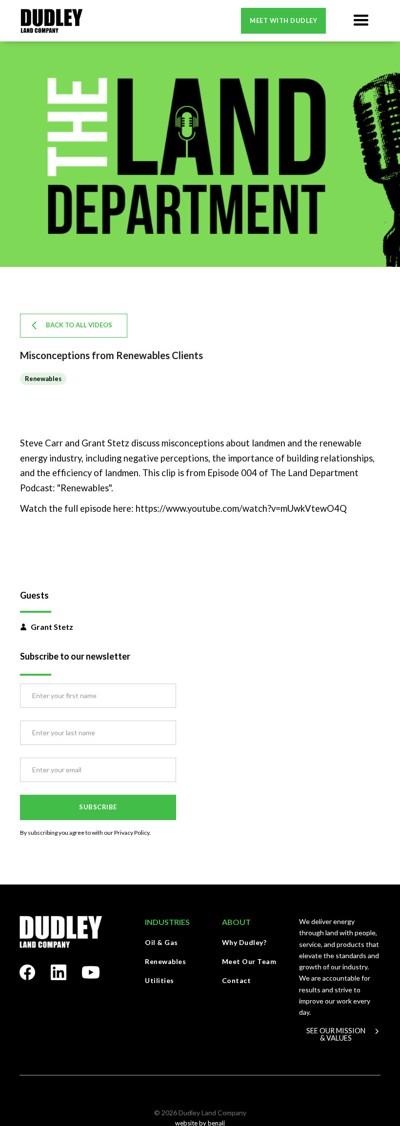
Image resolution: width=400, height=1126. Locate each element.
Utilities (159, 980)
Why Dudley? (244, 942)
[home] (51, 21)
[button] (360, 20)
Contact (236, 980)
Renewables (165, 961)
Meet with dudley (283, 20)
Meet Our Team (249, 961)
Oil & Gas (161, 942)
